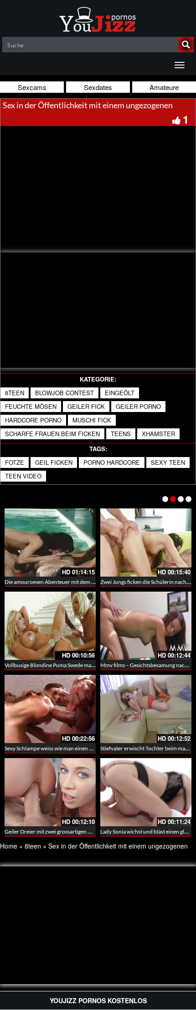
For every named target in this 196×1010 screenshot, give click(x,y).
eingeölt (119, 392)
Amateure (164, 87)
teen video (23, 476)
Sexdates (98, 87)
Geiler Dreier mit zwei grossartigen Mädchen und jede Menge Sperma (86, 831)
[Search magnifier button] (186, 44)
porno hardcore (111, 462)
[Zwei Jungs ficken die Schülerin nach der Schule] (145, 542)
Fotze (14, 462)
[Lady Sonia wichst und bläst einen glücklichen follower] (145, 792)
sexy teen (168, 462)
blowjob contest (64, 392)
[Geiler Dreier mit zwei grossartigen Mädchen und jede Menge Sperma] (50, 792)
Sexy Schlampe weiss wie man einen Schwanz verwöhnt (69, 748)
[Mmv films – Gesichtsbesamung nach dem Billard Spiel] (145, 626)
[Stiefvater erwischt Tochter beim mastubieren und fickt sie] (145, 709)
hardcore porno (33, 420)
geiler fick (86, 406)
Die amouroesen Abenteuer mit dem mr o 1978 (60, 581)
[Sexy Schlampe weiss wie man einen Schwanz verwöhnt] (50, 709)
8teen (14, 392)
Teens (121, 433)
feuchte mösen (31, 406)
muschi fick (91, 420)
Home (8, 845)
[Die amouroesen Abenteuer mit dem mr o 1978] (50, 542)
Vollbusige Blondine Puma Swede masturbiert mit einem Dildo (77, 665)
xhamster (158, 433)
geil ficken (53, 462)
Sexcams (32, 87)
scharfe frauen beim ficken (52, 433)
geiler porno (138, 406)
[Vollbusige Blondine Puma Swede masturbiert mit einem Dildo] (50, 626)
